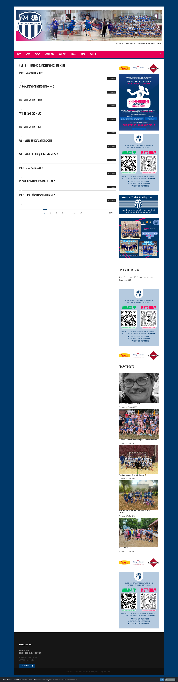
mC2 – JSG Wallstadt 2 (31, 73)
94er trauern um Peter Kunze (129, 403)
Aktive (37, 54)
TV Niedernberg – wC (30, 113)
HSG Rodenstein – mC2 (30, 100)
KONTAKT (120, 44)
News (28, 54)
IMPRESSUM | (132, 44)
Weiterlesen (170, 680)
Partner (93, 54)
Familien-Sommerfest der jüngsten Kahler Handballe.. (138, 440)
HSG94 (73, 54)
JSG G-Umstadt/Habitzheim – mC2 (36, 86)
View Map (25, 666)
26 (81, 213)
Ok (162, 680)
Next (111, 213)
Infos (83, 54)
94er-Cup (62, 54)
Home (19, 54)
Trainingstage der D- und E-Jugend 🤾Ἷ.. (133, 475)
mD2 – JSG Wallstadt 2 (31, 167)
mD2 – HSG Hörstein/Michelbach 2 (37, 195)
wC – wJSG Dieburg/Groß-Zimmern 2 (38, 154)
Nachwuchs (49, 54)
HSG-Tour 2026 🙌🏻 (125, 548)
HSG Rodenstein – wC (30, 127)
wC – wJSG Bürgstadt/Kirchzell (35, 140)
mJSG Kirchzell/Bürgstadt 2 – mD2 (37, 181)
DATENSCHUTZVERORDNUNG (150, 44)
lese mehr (112, 78)
